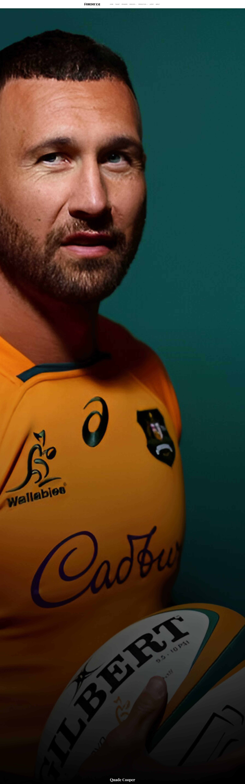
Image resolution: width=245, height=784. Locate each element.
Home (111, 4)
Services (132, 4)
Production (142, 4)
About (158, 4)
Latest (152, 4)
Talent (117, 4)
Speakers (124, 4)
